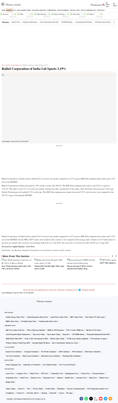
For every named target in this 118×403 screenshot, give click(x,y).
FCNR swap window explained (77, 338)
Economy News (81, 377)
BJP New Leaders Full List (15, 330)
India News (93, 377)
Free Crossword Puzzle (67, 364)
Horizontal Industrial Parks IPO (98, 334)
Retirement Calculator (93, 351)
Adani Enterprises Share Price (37, 317)
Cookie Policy (50, 388)
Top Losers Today (39, 334)
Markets (9, 10)
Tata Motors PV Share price (95, 317)
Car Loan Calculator (13, 356)
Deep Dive (66, 334)
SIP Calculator (77, 351)
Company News (21, 373)
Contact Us (20, 393)
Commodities (51, 10)
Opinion (60, 377)
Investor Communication (76, 388)
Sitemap (44, 393)
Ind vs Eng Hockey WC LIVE (49, 22)
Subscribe (53, 393)
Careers (61, 393)
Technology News (12, 377)
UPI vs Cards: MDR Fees (75, 330)
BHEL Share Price (12, 321)
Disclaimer (61, 388)
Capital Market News (16, 65)
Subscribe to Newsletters (31, 364)
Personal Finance (98, 373)
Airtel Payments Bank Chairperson (18, 334)
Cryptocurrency (63, 10)
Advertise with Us (33, 393)
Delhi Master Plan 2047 (14, 338)
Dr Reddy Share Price (28, 321)
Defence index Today (57, 338)
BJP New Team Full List (103, 22)
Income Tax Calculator (14, 351)
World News (24, 377)
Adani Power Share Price (59, 317)
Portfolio (101, 10)
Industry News (36, 377)
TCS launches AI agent (99, 338)
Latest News (10, 373)
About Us (21, 388)
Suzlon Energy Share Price (15, 317)
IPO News (44, 373)
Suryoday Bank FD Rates (84, 22)
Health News (69, 377)
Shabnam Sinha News (30, 22)
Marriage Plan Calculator (72, 356)
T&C (29, 388)
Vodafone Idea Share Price (48, 321)
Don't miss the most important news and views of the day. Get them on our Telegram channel (59, 290)
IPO (14, 10)
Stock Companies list (88, 10)
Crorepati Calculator (31, 351)
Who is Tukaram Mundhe (36, 330)
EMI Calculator (64, 351)
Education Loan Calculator (50, 356)
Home (3, 10)
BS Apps (69, 393)
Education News (49, 377)
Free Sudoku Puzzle (50, 364)
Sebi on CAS (16, 22)
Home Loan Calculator (31, 356)
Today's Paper (11, 388)
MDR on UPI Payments (55, 330)
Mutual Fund (75, 10)
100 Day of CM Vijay (93, 330)
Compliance (10, 393)
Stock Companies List (13, 364)
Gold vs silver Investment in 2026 (36, 338)
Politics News (103, 377)
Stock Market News (24, 10)
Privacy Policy (38, 388)
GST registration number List (97, 388)
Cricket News (85, 373)
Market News (34, 373)
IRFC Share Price (76, 317)
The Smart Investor (39, 10)
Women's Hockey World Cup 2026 (18, 343)
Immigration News (71, 373)
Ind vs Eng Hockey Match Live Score (65, 343)
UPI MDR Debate (67, 22)
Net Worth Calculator (48, 351)
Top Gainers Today (53, 334)
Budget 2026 (10, 382)
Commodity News (57, 373)
